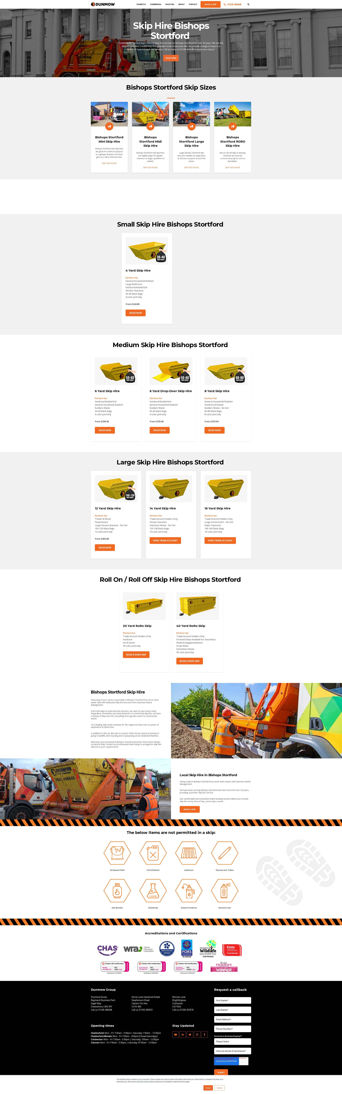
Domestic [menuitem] (141, 4)
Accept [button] (208, 1088)
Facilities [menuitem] (169, 4)
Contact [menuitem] (193, 4)
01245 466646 (105, 1009)
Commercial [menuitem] (155, 4)
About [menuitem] (181, 4)
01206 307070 (187, 1009)
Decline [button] (219, 1088)
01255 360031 (146, 1009)
